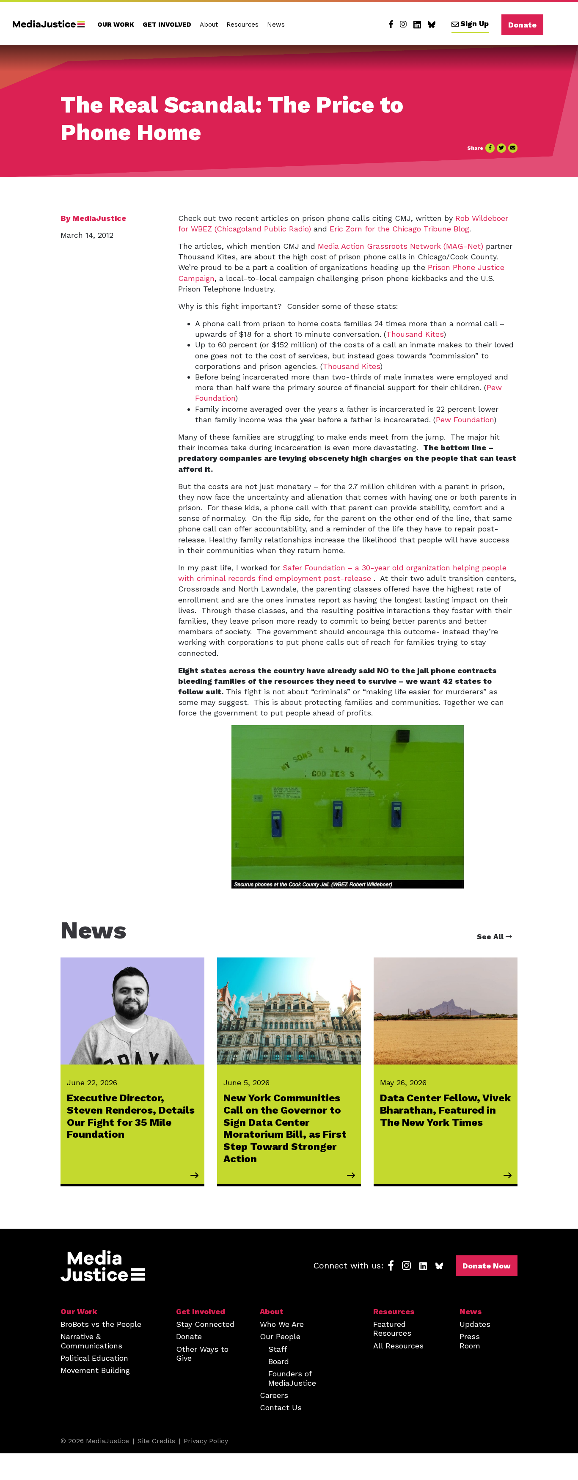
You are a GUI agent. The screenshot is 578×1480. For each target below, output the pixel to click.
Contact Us (281, 1407)
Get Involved (167, 24)
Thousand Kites (414, 334)
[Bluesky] (431, 25)
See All (491, 937)
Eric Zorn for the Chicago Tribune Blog (399, 228)
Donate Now (486, 1265)
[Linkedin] (417, 25)
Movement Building (95, 1370)
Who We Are (282, 1324)
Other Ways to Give (202, 1353)
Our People (280, 1336)
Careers (274, 1395)
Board (278, 1361)
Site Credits (156, 1441)
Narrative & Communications (91, 1341)
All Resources (398, 1345)
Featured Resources (392, 1328)
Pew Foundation (465, 419)
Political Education (94, 1357)
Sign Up (474, 23)
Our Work (115, 24)
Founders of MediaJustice (292, 1378)
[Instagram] (403, 25)
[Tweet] (501, 148)
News (276, 24)
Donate (522, 24)
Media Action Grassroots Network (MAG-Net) (400, 246)
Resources (242, 24)
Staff (277, 1349)
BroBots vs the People (101, 1324)
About (209, 24)
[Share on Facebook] (490, 148)
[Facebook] (390, 25)
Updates (475, 1324)
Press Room (470, 1341)
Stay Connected (205, 1324)
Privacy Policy (206, 1441)
